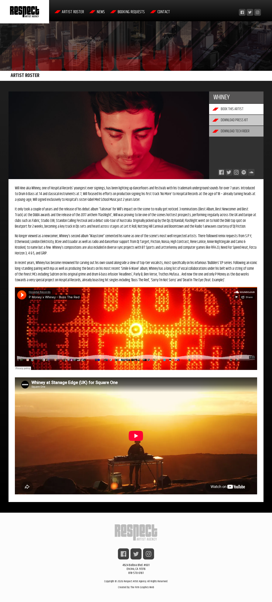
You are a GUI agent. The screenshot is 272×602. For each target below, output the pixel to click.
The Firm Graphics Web (142, 587)
